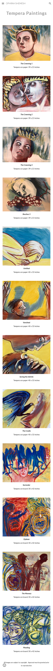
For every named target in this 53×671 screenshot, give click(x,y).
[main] (27, 13)
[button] (3, 3)
